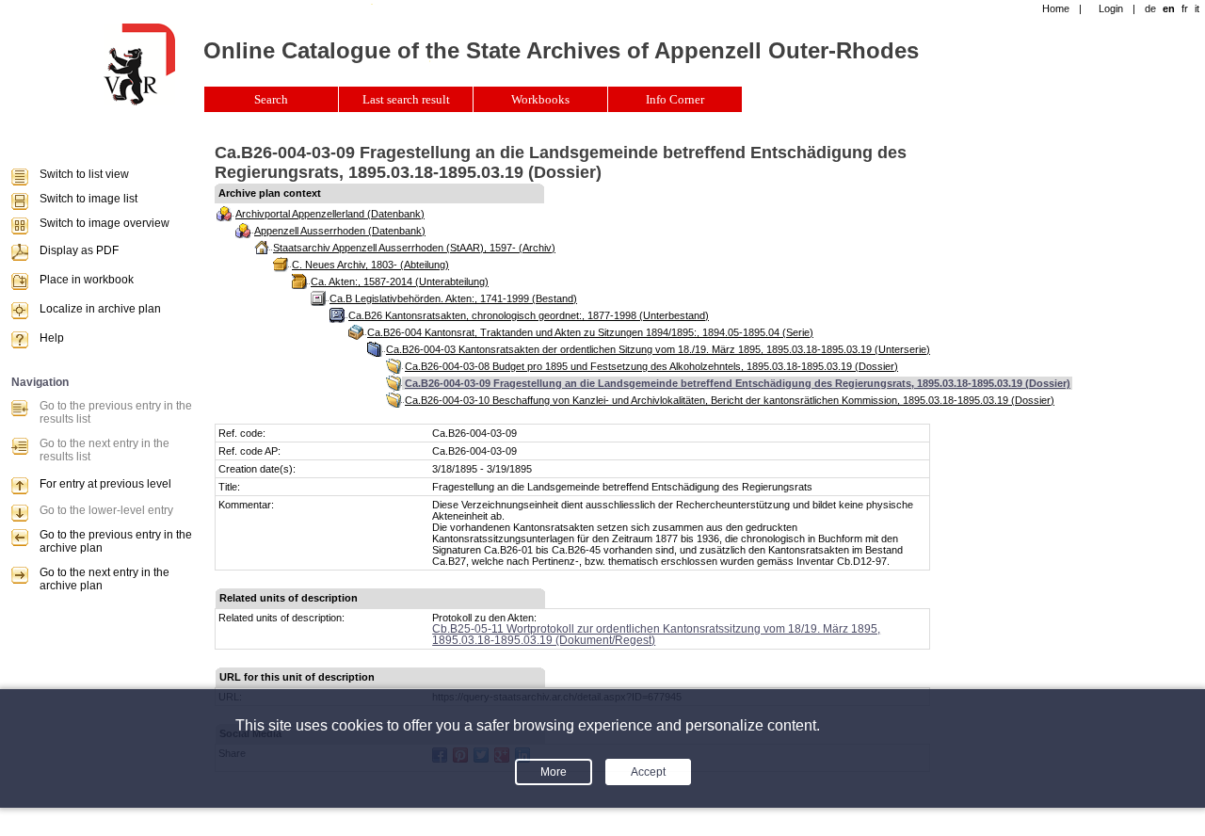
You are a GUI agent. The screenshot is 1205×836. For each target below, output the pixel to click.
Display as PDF (79, 250)
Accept (648, 772)
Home (1055, 8)
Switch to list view (84, 174)
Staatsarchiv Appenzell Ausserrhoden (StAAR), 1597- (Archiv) (414, 247)
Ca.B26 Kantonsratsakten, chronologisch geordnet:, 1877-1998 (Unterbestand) (528, 315)
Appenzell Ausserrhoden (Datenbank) (340, 230)
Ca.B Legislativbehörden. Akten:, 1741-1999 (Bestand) (453, 298)
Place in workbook (87, 279)
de (1150, 8)
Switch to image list (88, 198)
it (1197, 8)
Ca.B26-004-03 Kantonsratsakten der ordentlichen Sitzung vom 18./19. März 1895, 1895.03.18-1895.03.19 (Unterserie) (658, 349)
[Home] (139, 101)
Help (52, 338)
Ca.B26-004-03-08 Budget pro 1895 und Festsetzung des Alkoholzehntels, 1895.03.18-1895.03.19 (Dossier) (651, 366)
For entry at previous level (105, 483)
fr (1184, 8)
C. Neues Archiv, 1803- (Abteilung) (370, 264)
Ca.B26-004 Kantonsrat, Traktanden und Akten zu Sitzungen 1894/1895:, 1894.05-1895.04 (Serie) (590, 332)
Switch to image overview (104, 223)
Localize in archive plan (100, 308)
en (1169, 8)
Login (1111, 8)
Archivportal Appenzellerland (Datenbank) (330, 213)
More (553, 772)
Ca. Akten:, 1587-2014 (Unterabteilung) (400, 281)
